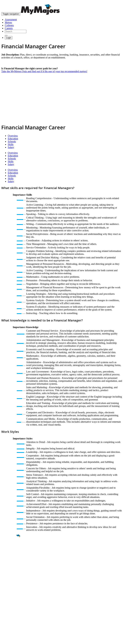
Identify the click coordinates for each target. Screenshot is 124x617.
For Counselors (9, 582)
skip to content (116, 2)
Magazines (6, 588)
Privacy (13, 613)
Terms (4, 613)
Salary (11, 147)
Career (9, 561)
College (10, 554)
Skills (10, 144)
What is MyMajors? (11, 579)
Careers (9, 28)
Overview (13, 135)
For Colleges (7, 585)
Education (13, 138)
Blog (3, 594)
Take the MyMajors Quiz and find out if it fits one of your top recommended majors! (44, 71)
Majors (8, 22)
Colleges (9, 25)
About (5, 573)
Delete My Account (11, 591)
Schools (12, 141)
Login (8, 38)
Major (8, 547)
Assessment (11, 19)
